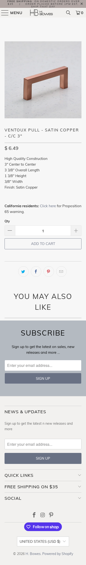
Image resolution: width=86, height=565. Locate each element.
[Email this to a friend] (61, 271)
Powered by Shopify (57, 554)
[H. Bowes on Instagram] (42, 515)
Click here (48, 206)
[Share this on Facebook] (36, 271)
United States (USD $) (40, 541)
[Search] (68, 12)
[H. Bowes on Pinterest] (51, 515)
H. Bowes (33, 554)
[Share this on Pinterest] (48, 271)
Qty (7, 221)
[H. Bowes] (43, 12)
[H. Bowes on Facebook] (34, 515)
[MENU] (3, 12)
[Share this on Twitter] (23, 271)
